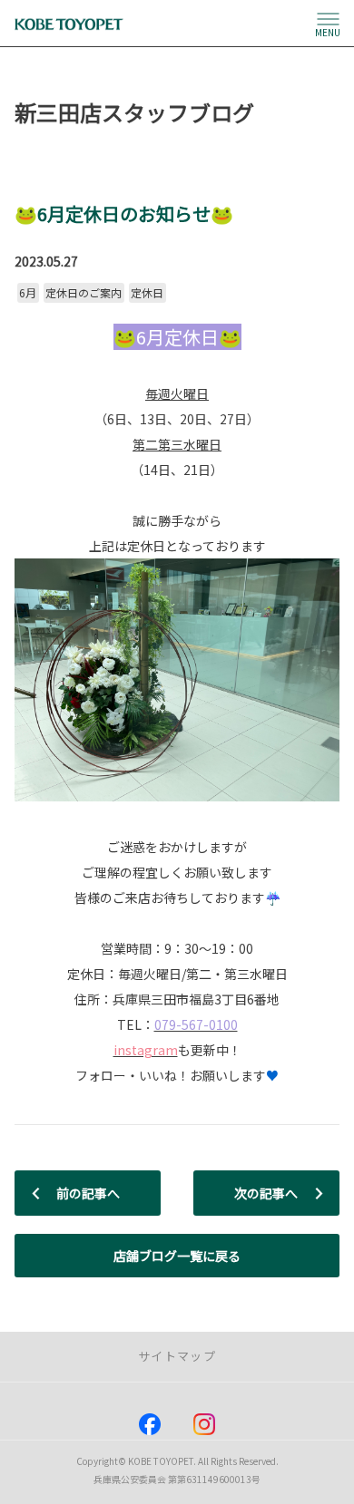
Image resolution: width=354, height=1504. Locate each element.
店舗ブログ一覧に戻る (177, 1256)
